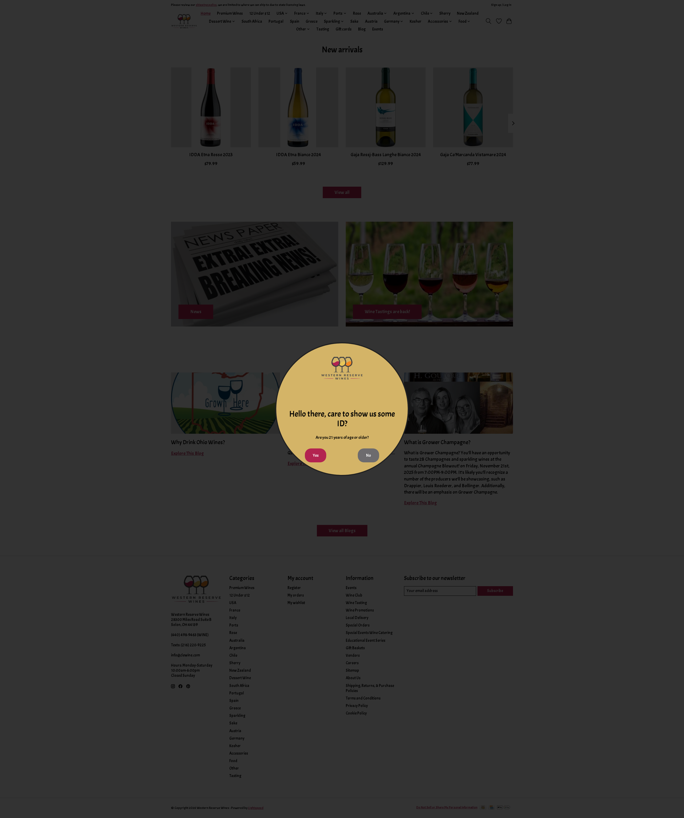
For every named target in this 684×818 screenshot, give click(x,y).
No (368, 455)
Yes (316, 455)
